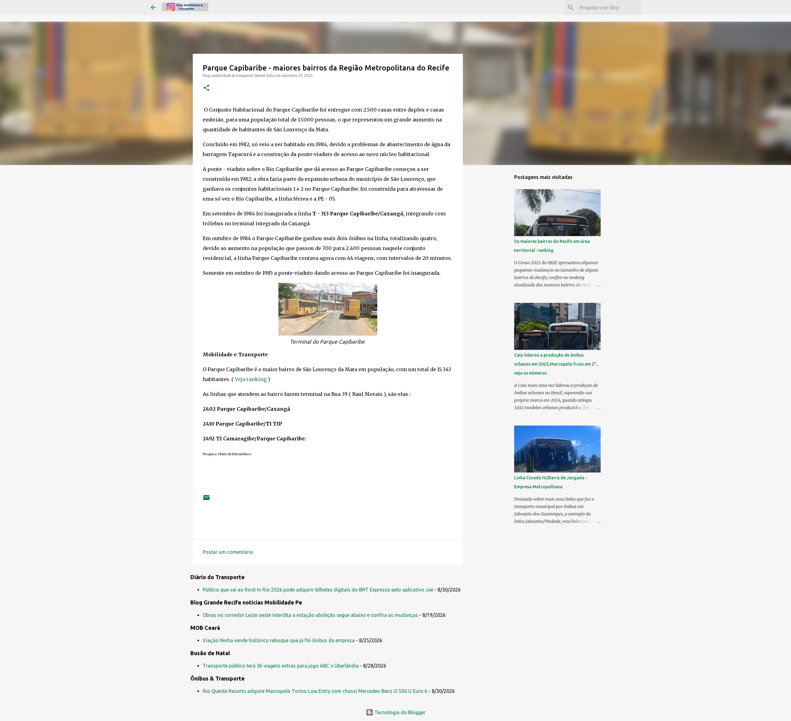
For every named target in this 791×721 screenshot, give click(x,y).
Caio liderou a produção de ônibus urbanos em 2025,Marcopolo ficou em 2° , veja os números (556, 364)
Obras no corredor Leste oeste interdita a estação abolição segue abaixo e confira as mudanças (310, 615)
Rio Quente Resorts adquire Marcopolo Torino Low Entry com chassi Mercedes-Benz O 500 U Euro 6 (315, 691)
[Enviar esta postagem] (206, 500)
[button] (206, 88)
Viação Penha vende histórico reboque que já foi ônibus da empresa (279, 640)
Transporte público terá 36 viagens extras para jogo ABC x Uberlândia (281, 665)
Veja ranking (251, 379)
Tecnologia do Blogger (399, 712)
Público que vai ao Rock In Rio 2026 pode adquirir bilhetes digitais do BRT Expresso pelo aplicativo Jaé (318, 589)
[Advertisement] (494, 267)
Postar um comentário (228, 552)
